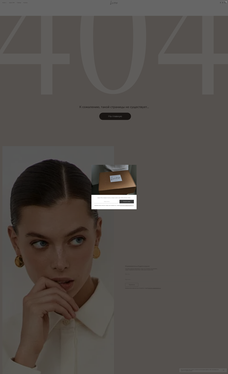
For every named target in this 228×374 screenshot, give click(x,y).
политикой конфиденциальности (127, 205)
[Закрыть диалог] (226, 2)
